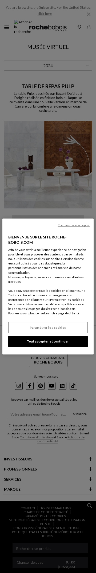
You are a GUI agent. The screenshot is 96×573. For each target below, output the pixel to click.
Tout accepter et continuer (48, 341)
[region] (48, 286)
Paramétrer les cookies (48, 327)
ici (77, 313)
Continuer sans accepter (74, 225)
